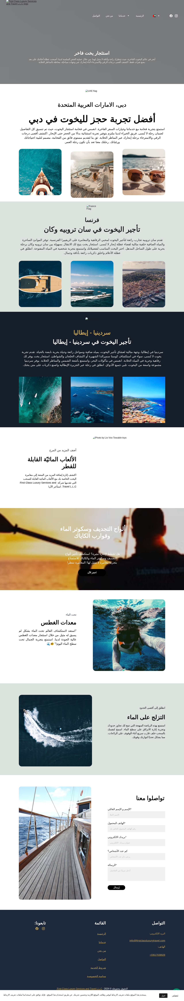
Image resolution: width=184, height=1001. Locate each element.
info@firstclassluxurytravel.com (147, 940)
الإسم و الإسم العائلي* (119, 809)
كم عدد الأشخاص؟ (118, 851)
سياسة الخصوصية (96, 976)
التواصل (96, 16)
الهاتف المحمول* (116, 823)
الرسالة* (112, 865)
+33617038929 (157, 955)
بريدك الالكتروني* (117, 837)
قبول (163, 996)
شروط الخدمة (98, 967)
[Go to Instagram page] (176, 15)
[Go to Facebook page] (172, 15)
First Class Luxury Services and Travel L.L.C (79, 988)
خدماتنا (122, 16)
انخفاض (175, 996)
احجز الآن (92, 572)
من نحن (109, 16)
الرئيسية (140, 16)
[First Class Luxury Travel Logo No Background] (40, 954)
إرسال (116, 887)
